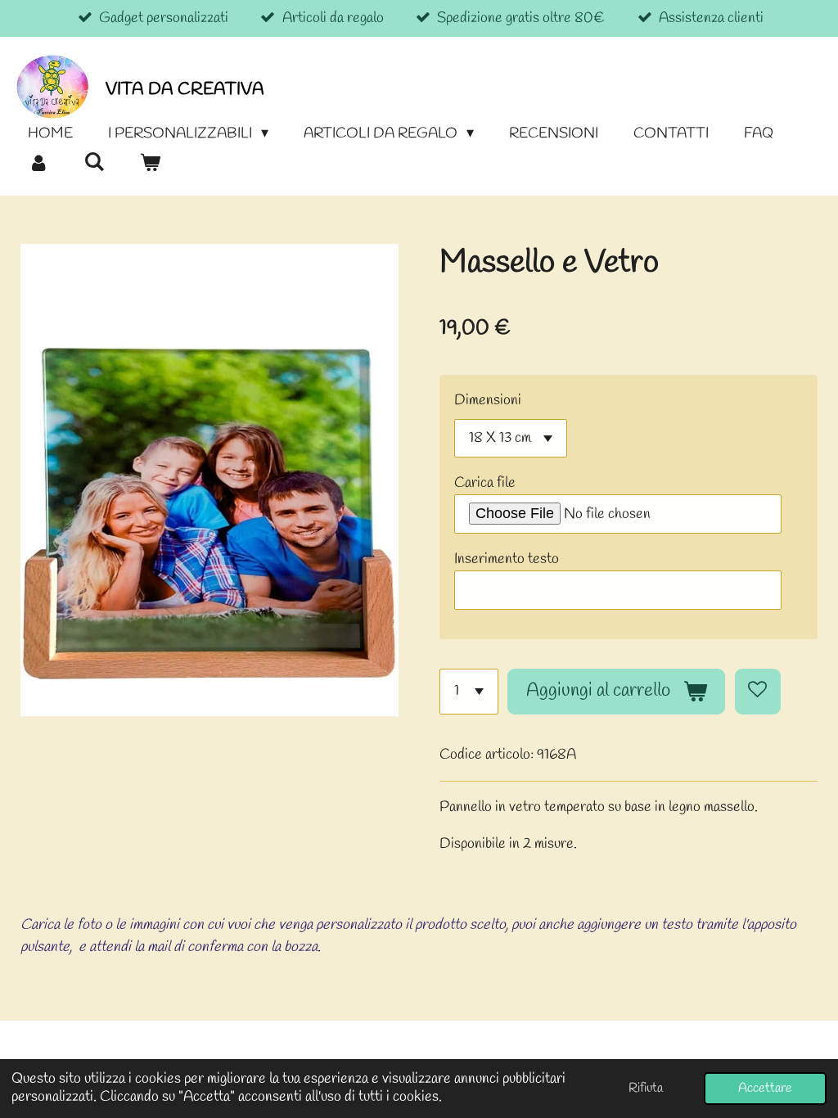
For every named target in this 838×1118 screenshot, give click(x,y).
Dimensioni (487, 400)
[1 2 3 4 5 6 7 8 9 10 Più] (468, 692)
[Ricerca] (93, 163)
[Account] (38, 164)
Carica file (485, 483)
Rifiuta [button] (645, 1088)
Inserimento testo (506, 559)
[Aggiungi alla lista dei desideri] (758, 692)
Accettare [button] (765, 1088)
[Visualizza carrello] (149, 164)
